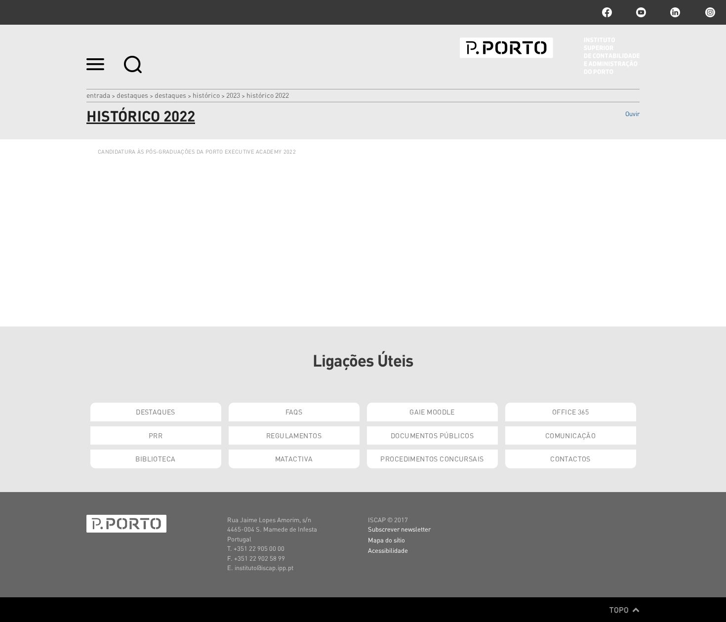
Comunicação (570, 435)
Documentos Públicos (432, 435)
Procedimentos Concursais (432, 458)
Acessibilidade (388, 550)
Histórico (206, 94)
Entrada (98, 94)
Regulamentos (294, 435)
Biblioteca (155, 458)
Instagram (709, 12)
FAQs (294, 411)
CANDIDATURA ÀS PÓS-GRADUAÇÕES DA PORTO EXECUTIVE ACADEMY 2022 (197, 151)
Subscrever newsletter (399, 529)
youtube (641, 12)
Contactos (570, 458)
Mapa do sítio (386, 540)
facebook (607, 12)
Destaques (132, 94)
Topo (620, 610)
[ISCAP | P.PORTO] (550, 56)
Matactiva (294, 458)
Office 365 (570, 411)
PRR (155, 435)
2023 (233, 94)
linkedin (675, 12)
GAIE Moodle (432, 411)
